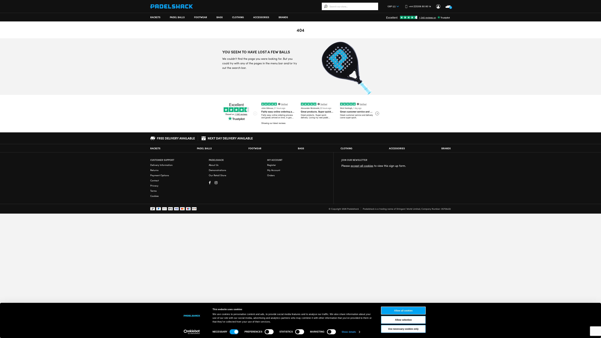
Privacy (154, 185)
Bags (219, 17)
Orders (271, 175)
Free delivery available (176, 138)
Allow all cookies (403, 310)
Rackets (155, 17)
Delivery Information (161, 164)
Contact (154, 180)
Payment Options (159, 175)
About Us (213, 164)
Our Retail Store (217, 175)
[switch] (269, 331)
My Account (438, 6)
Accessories (261, 17)
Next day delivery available (230, 138)
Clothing (238, 17)
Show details (349, 331)
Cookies (154, 195)
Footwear (200, 17)
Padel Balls (177, 17)
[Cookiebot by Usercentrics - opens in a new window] (191, 332)
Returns (154, 170)
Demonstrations (217, 170)
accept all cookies (362, 166)
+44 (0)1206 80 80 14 (420, 6)
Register (271, 164)
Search (326, 6)
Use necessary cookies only (403, 329)
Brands (283, 17)
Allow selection (403, 319)
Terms (153, 190)
